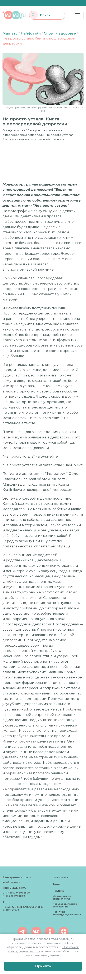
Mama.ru (10, 33)
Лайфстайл (31, 33)
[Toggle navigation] (77, 15)
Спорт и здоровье (60, 33)
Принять (43, 966)
